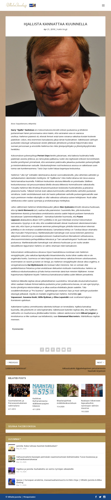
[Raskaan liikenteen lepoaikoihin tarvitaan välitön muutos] (92, 390)
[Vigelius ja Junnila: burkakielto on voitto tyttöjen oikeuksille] (11, 470)
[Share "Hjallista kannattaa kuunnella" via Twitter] (47, 349)
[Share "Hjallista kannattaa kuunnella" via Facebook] (42, 349)
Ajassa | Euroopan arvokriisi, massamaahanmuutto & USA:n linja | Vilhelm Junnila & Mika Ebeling (59, 481)
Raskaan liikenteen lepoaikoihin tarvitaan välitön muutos (90, 404)
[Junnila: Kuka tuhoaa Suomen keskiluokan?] (11, 447)
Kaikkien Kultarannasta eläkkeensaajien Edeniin (41, 402)
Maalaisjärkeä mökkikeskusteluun (66, 401)
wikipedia (32, 124)
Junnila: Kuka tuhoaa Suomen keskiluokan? (36, 446)
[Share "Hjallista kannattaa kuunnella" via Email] (63, 349)
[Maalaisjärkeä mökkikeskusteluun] (68, 390)
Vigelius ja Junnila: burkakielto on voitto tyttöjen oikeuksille (45, 469)
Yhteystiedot (29, 497)
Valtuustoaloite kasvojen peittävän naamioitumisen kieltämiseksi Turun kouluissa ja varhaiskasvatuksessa (56, 458)
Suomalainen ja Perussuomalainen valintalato (17, 403)
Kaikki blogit (62, 29)
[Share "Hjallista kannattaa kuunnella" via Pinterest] (53, 349)
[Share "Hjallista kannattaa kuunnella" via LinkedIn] (58, 349)
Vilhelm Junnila (14, 497)
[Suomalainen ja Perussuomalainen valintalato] (19, 390)
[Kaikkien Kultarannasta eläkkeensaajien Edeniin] (43, 389)
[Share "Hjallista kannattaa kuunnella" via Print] (69, 349)
